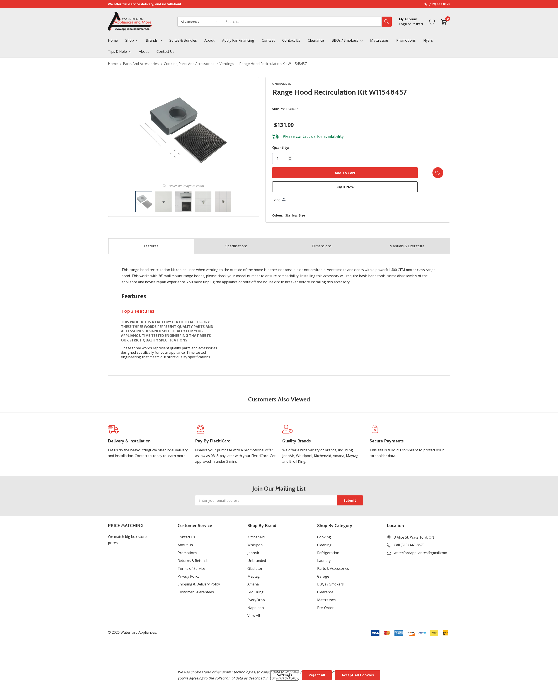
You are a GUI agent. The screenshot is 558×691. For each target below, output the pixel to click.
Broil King (255, 592)
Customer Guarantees (196, 592)
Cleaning (324, 545)
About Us (185, 545)
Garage (323, 576)
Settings (284, 675)
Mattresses (326, 599)
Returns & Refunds (193, 560)
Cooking (324, 537)
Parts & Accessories (333, 568)
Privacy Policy (188, 576)
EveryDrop (256, 599)
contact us (306, 136)
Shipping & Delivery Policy (199, 584)
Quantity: (280, 147)
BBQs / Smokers (345, 40)
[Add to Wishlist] (437, 172)
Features (151, 246)
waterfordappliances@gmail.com (420, 552)
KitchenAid (256, 537)
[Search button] (387, 22)
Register (417, 24)
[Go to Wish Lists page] (432, 21)
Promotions (187, 552)
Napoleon (255, 607)
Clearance (325, 592)
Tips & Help (117, 51)
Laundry (324, 560)
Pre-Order (325, 607)
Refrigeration (328, 552)
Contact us (186, 537)
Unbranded (256, 560)
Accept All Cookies (358, 675)
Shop (129, 40)
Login (403, 24)
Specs (236, 246)
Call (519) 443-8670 (409, 545)
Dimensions (322, 246)
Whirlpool (255, 545)
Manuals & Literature (407, 246)
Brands (152, 40)
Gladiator (254, 568)
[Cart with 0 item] (444, 21)
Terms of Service (191, 568)
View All (253, 615)
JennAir (253, 552)
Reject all (317, 675)
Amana (253, 584)
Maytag (253, 576)
